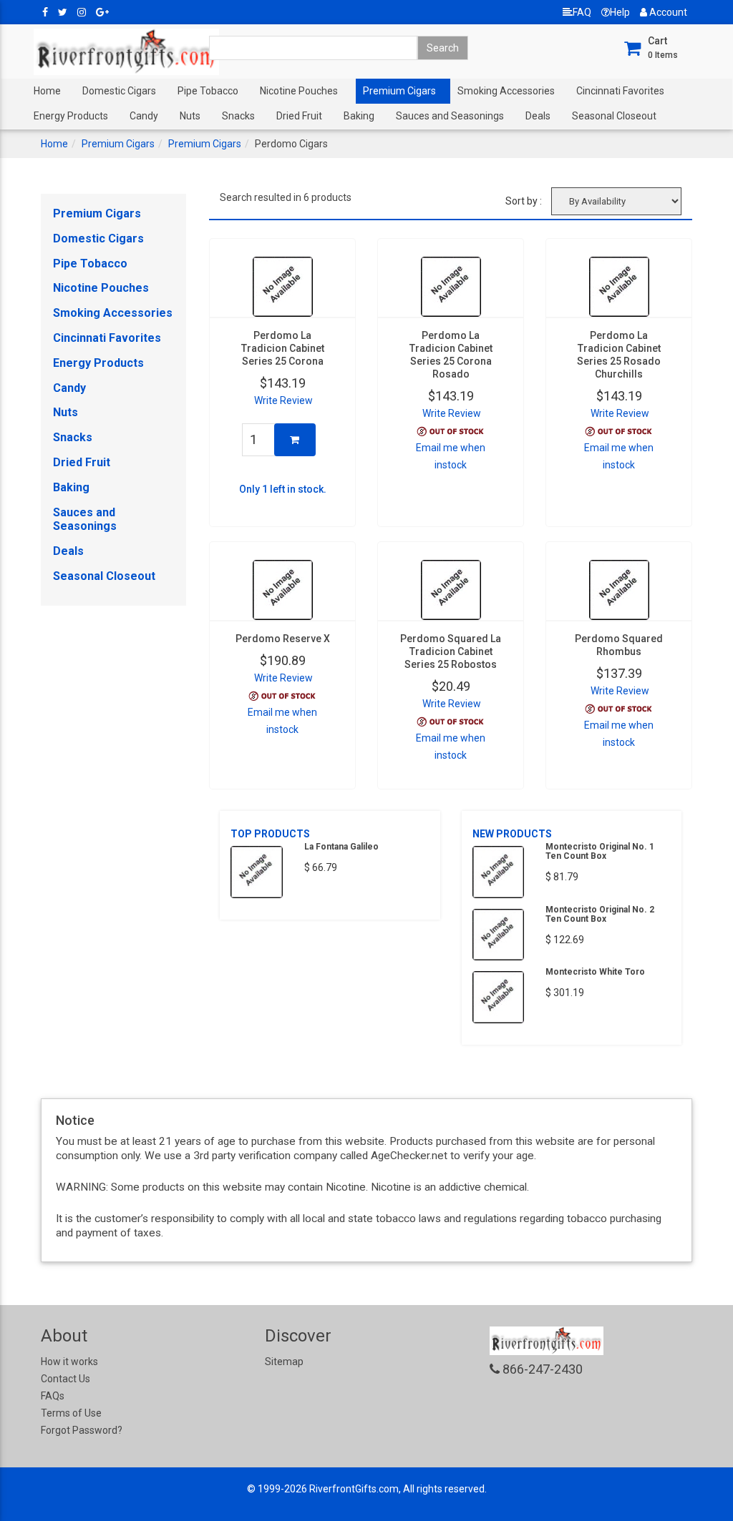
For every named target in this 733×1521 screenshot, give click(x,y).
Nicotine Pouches (299, 91)
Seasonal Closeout (614, 116)
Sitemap (284, 1361)
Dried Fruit (299, 116)
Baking (359, 116)
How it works (69, 1361)
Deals (537, 116)
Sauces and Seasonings (450, 116)
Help (620, 12)
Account (667, 12)
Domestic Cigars (119, 91)
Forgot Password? (81, 1430)
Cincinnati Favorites (620, 91)
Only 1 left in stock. (282, 489)
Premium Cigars (399, 91)
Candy (144, 116)
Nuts (190, 116)
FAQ (582, 12)
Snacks (238, 116)
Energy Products (71, 116)
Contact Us (65, 1378)
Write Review (283, 400)
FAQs (52, 1396)
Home (47, 91)
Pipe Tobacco (208, 91)
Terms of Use (71, 1413)
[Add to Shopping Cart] (295, 439)
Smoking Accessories (506, 91)
